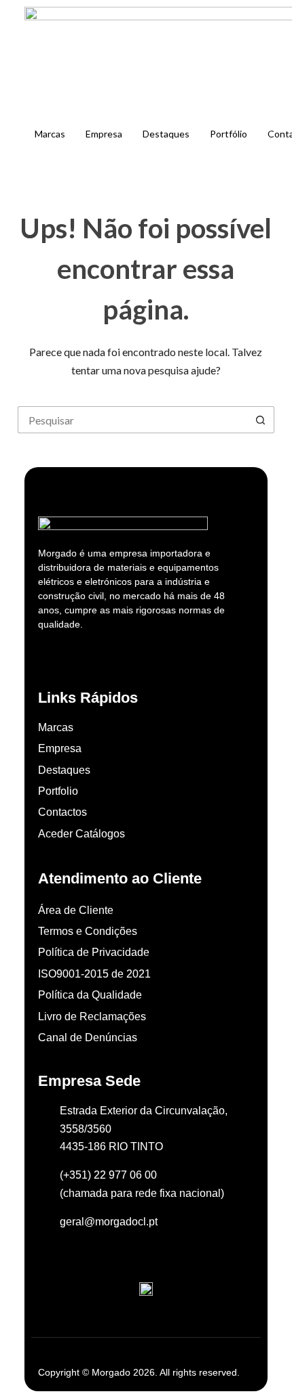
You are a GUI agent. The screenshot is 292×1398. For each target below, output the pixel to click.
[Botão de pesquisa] (260, 419)
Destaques (166, 133)
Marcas (50, 133)
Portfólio (228, 133)
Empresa (104, 133)
